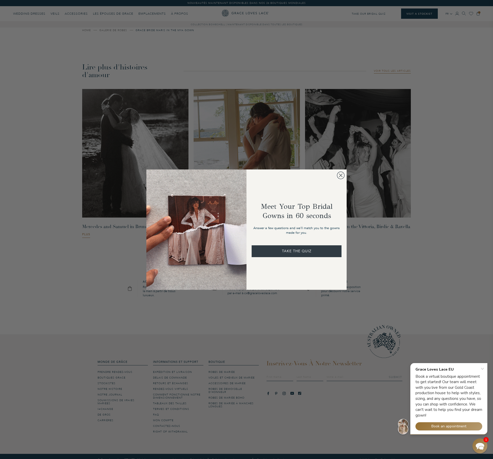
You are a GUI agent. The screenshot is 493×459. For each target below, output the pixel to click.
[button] (479, 445)
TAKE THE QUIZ (296, 251)
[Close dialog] (341, 175)
